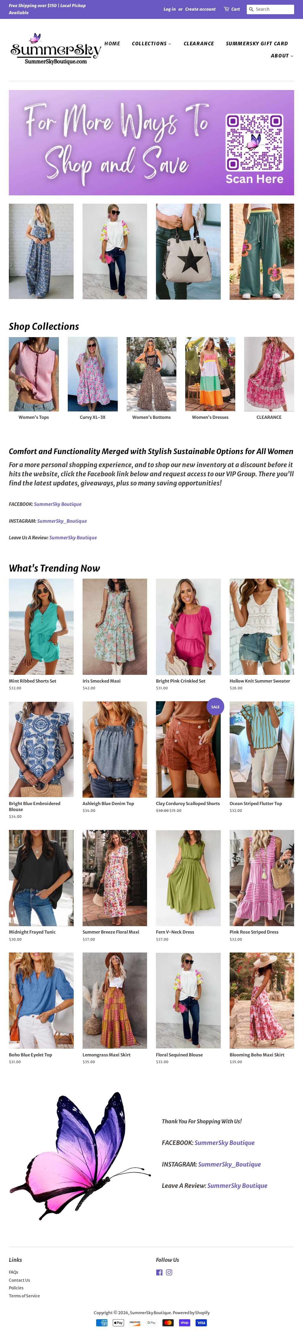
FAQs (13, 1272)
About (281, 56)
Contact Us (19, 1280)
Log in (170, 9)
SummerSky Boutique (150, 1312)
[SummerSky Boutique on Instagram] (169, 1273)
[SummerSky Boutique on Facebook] (159, 1273)
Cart (235, 9)
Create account (200, 9)
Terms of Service (24, 1296)
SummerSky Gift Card (257, 43)
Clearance (199, 43)
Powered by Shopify (191, 1312)
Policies (16, 1288)
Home (112, 43)
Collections (150, 43)
